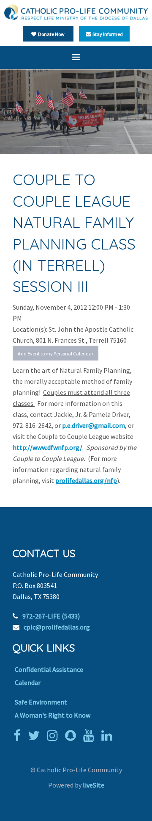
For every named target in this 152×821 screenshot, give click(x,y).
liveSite (93, 785)
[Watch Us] (90, 735)
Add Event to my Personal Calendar (55, 353)
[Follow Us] (36, 735)
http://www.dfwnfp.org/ (47, 447)
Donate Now (50, 34)
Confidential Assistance (49, 669)
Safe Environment (41, 702)
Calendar (28, 682)
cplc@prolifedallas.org (57, 627)
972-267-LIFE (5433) (51, 616)
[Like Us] (19, 735)
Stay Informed (107, 34)
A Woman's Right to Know (52, 715)
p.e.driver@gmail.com (93, 425)
